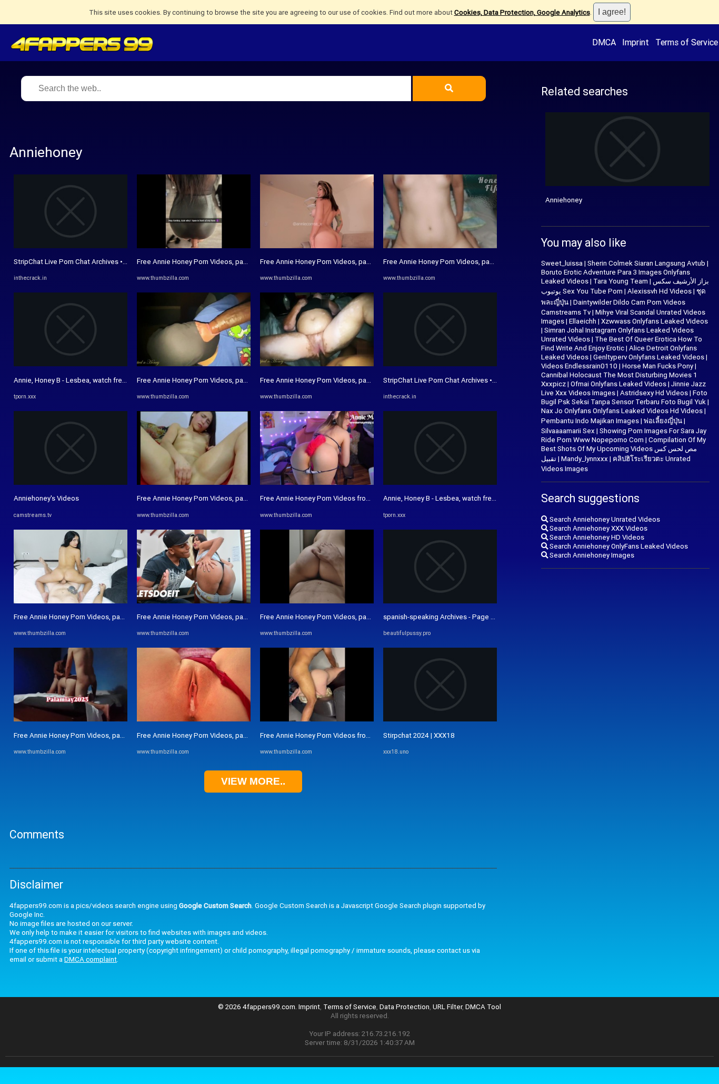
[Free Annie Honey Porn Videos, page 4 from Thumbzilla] (194, 601)
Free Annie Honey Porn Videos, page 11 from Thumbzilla (102, 735)
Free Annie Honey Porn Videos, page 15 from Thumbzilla (102, 616)
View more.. (253, 781)
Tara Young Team (620, 281)
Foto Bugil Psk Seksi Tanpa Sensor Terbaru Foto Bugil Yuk (624, 397)
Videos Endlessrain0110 (579, 366)
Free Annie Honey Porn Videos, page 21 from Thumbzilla (225, 380)
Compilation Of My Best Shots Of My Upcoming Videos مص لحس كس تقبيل (623, 449)
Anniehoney (563, 200)
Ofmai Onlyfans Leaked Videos (618, 383)
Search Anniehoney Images (591, 555)
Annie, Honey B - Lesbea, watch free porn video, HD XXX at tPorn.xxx (120, 380)
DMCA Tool (483, 1006)
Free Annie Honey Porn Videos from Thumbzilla (333, 498)
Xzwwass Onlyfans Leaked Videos (654, 321)
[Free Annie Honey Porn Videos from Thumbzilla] (317, 482)
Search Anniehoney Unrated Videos (604, 519)
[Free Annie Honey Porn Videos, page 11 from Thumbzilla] (70, 719)
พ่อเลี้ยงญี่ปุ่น (663, 420)
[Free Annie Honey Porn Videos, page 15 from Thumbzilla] (70, 601)
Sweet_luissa (562, 263)
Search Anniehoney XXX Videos (597, 528)
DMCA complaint (90, 959)
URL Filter (447, 1006)
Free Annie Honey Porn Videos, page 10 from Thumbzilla (348, 261)
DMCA (604, 42)
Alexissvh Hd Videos (659, 291)
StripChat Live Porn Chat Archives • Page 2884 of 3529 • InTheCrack (120, 261)
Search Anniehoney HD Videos (596, 537)
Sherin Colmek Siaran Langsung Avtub (646, 263)
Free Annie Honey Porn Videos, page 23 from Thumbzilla (225, 498)
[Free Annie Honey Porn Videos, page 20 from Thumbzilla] (440, 245)
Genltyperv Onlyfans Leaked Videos (648, 357)
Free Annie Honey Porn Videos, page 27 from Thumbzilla (225, 735)
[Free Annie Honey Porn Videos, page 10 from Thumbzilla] (317, 245)
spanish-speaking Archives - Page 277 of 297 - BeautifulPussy (479, 616)
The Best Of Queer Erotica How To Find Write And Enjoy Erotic (621, 344)
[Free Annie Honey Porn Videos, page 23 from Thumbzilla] (194, 482)
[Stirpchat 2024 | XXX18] (440, 719)
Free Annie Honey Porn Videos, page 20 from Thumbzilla (471, 261)
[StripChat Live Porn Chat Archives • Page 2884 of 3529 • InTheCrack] (70, 245)
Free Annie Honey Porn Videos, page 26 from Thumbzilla (348, 380)
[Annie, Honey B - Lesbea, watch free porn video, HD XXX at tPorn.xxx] (70, 363)
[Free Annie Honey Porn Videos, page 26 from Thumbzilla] (317, 363)
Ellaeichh (582, 321)
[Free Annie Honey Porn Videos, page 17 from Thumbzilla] (194, 245)
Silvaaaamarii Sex (568, 430)
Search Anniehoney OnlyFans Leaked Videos (618, 546)
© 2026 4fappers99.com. (258, 1006)
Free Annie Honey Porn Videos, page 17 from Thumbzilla (225, 261)
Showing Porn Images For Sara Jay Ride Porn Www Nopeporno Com (623, 435)
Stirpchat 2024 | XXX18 (419, 735)
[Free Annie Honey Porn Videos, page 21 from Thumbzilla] (194, 363)
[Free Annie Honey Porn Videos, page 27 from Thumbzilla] (194, 719)
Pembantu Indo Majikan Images (590, 420)
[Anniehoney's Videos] (70, 482)
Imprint (635, 42)
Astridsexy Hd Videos (654, 392)
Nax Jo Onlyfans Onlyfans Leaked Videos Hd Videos (622, 410)
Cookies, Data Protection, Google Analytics (522, 12)
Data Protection (405, 1006)
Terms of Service (686, 42)
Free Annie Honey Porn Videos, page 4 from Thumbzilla (223, 616)
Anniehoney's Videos (46, 498)
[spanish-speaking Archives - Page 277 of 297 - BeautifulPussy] (440, 601)
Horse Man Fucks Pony (657, 366)
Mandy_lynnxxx (584, 458)
